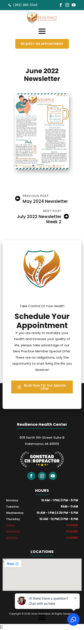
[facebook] (61, 5)
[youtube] (74, 5)
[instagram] (67, 5)
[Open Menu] (42, 31)
